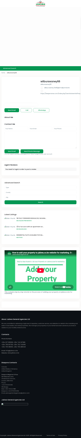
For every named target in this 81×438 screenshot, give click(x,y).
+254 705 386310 (7, 347)
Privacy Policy (62, 435)
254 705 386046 (20, 347)
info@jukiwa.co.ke (12, 351)
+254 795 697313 (7, 345)
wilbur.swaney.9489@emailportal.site (57, 88)
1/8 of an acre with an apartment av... (30, 227)
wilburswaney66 (50, 81)
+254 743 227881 (19, 342)
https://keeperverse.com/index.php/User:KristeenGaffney (60, 94)
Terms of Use (51, 435)
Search (40, 202)
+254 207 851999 (7, 342)
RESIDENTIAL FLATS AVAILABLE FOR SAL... (29, 235)
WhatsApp (42, 110)
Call (26, 110)
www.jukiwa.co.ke (13, 353)
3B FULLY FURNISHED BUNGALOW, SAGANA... (31, 218)
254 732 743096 (20, 345)
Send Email (12, 110)
